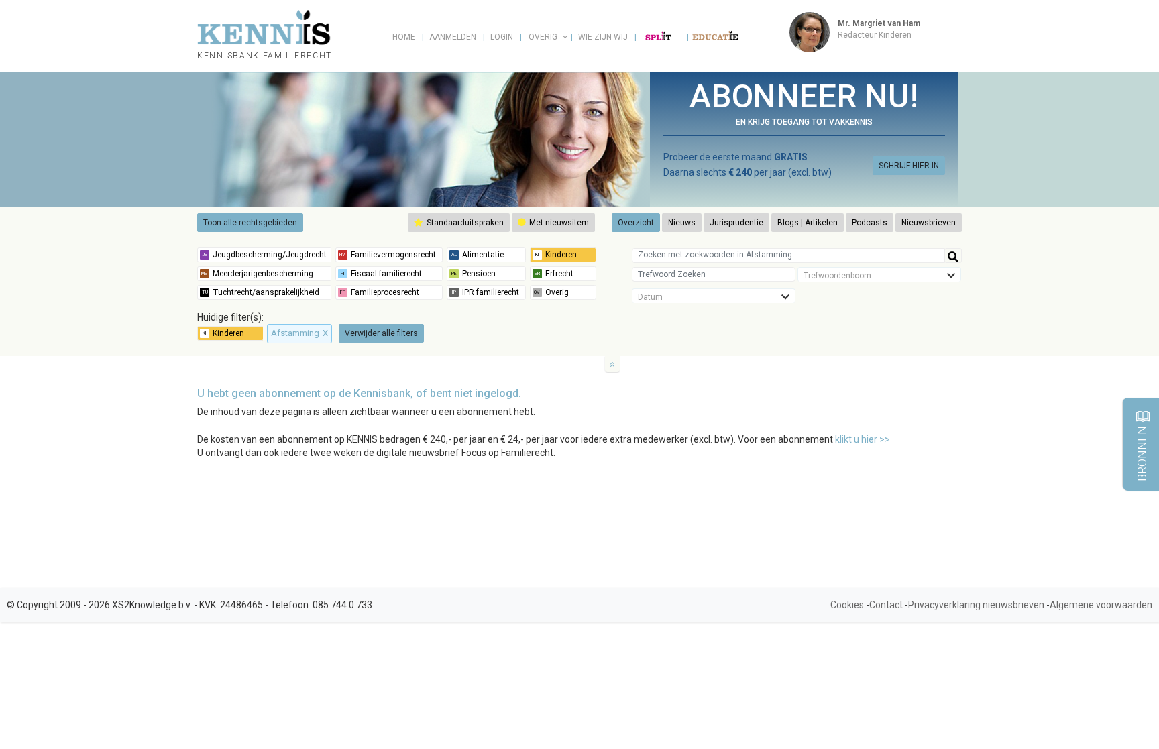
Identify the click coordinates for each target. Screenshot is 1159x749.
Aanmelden (452, 37)
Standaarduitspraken (464, 222)
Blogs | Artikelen (807, 222)
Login (501, 37)
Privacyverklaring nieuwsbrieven (976, 604)
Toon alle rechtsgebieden (250, 222)
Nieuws (682, 222)
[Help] (953, 255)
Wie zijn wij (603, 37)
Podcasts (869, 222)
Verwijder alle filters (381, 333)
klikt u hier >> (862, 439)
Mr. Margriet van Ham (879, 23)
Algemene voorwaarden (1101, 604)
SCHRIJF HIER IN (909, 165)
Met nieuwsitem (558, 222)
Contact (886, 604)
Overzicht (636, 222)
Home (403, 37)
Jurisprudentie (736, 222)
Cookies (847, 604)
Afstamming (299, 333)
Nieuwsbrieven (928, 222)
